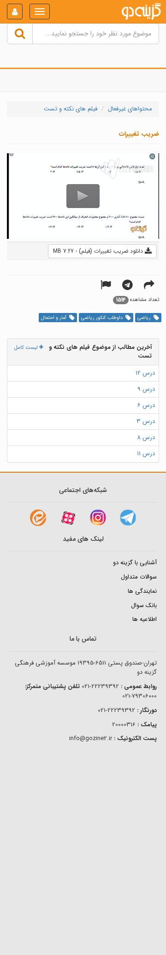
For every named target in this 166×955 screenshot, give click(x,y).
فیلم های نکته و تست (70, 109)
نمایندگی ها (142, 591)
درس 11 (146, 453)
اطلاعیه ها (144, 619)
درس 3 (145, 421)
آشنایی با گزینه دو (135, 562)
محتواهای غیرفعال (130, 109)
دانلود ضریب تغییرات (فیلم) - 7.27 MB (99, 251)
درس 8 (146, 437)
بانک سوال (144, 605)
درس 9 (146, 389)
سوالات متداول (139, 577)
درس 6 (146, 405)
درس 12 (145, 373)
